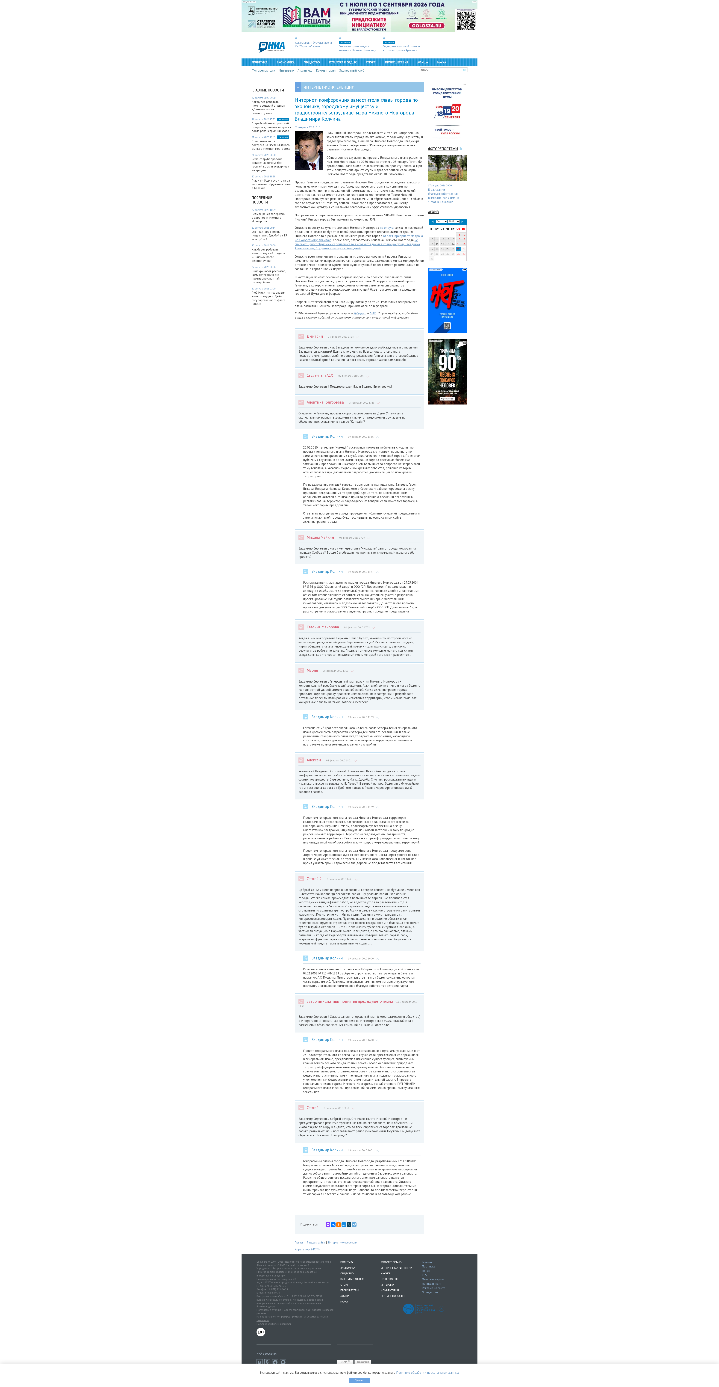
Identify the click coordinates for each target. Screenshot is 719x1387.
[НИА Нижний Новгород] (271, 52)
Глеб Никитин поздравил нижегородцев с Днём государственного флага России (268, 298)
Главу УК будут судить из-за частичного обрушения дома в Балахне (271, 184)
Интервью (286, 70)
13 (447, 244)
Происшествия (396, 62)
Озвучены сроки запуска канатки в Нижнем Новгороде (357, 48)
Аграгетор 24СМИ (308, 1249)
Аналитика (305, 70)
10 (431, 244)
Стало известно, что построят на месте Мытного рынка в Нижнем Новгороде (271, 144)
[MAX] (328, 1224)
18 (437, 248)
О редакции (430, 1292)
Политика (259, 62)
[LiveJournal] (349, 1224)
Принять (359, 1380)
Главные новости (268, 90)
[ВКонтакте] (333, 1224)
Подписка (428, 1266)
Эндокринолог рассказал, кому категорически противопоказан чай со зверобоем (269, 276)
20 (447, 248)
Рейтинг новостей (393, 1296)
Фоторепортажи (263, 70)
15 (458, 244)
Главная (299, 1242)
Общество (312, 62)
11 (437, 244)
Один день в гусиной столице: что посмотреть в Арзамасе (402, 48)
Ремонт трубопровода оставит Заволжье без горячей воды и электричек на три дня (270, 164)
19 (442, 248)
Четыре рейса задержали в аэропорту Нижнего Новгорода (268, 217)
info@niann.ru (272, 1292)
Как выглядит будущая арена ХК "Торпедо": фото (313, 44)
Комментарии (326, 70)
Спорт (371, 62)
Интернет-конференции (342, 1242)
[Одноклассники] (338, 1224)
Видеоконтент (391, 1279)
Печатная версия (433, 1279)
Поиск (426, 1271)
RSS (424, 1275)
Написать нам (431, 1283)
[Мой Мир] (344, 1224)
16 (463, 244)
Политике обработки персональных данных (427, 1373)
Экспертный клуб (351, 70)
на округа (387, 228)
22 (458, 248)
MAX (373, 313)
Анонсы (386, 1273)
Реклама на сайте (433, 1288)
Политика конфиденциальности (274, 1324)
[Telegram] (354, 1224)
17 (431, 248)
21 (453, 248)
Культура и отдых (343, 62)
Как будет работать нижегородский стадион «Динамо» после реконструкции (268, 107)
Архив (433, 212)
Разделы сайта (316, 1242)
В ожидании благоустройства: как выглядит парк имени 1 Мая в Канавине (443, 196)
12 (442, 244)
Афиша (422, 62)
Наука (441, 62)
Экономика (286, 62)
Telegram (360, 313)
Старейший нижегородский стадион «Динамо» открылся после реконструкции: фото (271, 127)
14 (453, 244)
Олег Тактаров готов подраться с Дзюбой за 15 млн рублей (269, 235)
